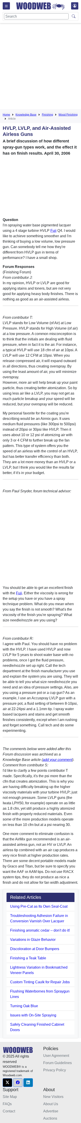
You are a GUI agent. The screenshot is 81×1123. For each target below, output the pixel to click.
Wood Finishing (68, 114)
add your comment (57, 760)
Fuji (53, 231)
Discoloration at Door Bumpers (34, 949)
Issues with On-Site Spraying (33, 1015)
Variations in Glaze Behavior (33, 940)
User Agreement (56, 1056)
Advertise (50, 1111)
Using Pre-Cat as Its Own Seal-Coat (39, 906)
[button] (7, 1082)
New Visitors (53, 1097)
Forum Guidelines (57, 1063)
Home (6, 114)
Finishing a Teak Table (28, 958)
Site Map (10, 1097)
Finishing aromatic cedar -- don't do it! (40, 930)
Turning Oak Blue (24, 1006)
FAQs (7, 1104)
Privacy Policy (54, 1070)
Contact (9, 1111)
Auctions (50, 1118)
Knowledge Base (26, 114)
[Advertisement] (40, 67)
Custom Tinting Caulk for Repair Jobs (40, 982)
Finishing (47, 114)
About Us (50, 1104)
